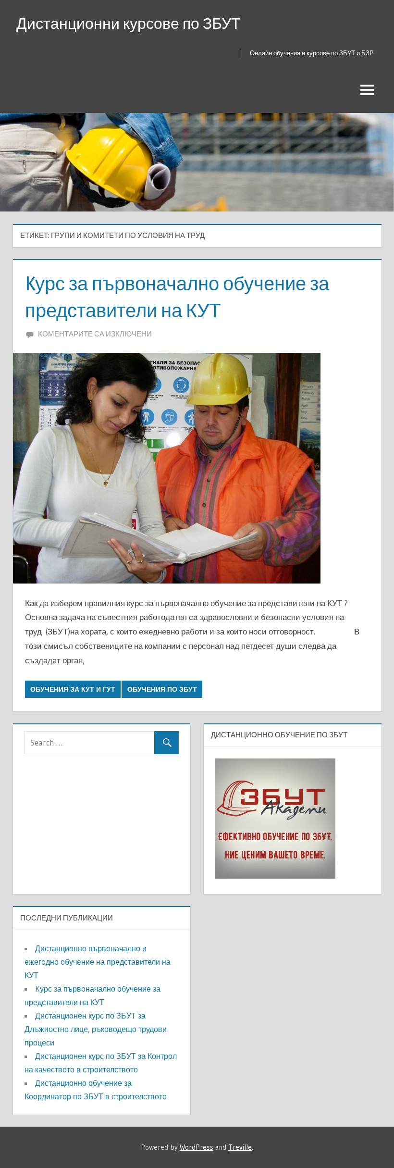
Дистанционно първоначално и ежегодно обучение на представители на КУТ (98, 962)
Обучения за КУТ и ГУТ (72, 689)
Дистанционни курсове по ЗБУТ (128, 23)
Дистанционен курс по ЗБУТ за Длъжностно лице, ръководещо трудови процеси (96, 1029)
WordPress (196, 1147)
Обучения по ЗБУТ (162, 689)
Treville (240, 1147)
